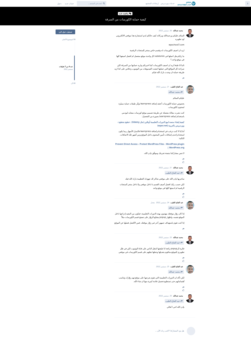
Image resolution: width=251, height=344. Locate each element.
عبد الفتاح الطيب (172, 172)
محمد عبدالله (174, 92)
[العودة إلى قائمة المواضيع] (247, 3)
